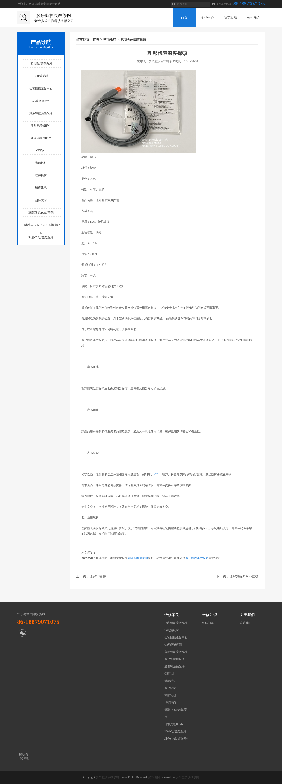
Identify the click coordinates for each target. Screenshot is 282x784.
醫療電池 (41, 187)
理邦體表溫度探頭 (197, 558)
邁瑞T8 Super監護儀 (41, 212)
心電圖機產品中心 (40, 88)
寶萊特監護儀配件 (40, 113)
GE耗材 (41, 150)
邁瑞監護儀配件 (41, 138)
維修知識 (208, 622)
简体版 (24, 758)
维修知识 (209, 615)
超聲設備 (41, 200)
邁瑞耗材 (41, 162)
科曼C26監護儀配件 (40, 237)
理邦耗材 (41, 175)
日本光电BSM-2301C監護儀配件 (41, 226)
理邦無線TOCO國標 (243, 576)
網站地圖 (154, 777)
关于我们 (247, 615)
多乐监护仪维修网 (187, 777)
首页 (96, 39)
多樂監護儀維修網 (107, 777)
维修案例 (171, 615)
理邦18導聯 (97, 576)
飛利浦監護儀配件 (40, 63)
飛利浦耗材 (41, 76)
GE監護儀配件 (41, 100)
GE (156, 474)
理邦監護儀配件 (41, 125)
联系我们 (245, 622)
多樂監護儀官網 (138, 558)
